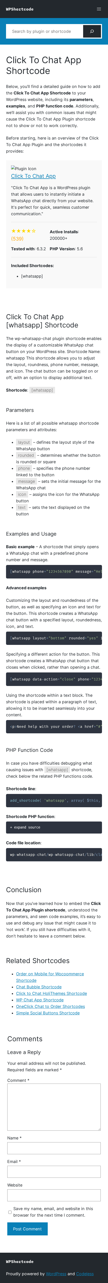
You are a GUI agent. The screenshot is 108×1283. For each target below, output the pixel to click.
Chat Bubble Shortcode (39, 986)
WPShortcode (20, 9)
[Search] (92, 31)
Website (14, 1185)
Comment (18, 1080)
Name (14, 1137)
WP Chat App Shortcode (40, 999)
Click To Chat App (33, 176)
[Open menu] (99, 9)
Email (14, 1161)
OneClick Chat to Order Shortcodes (50, 1006)
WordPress (56, 1273)
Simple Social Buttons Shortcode (48, 1012)
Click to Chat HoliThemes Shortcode (51, 993)
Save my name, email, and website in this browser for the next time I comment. (53, 1212)
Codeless (85, 1273)
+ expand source (25, 827)
